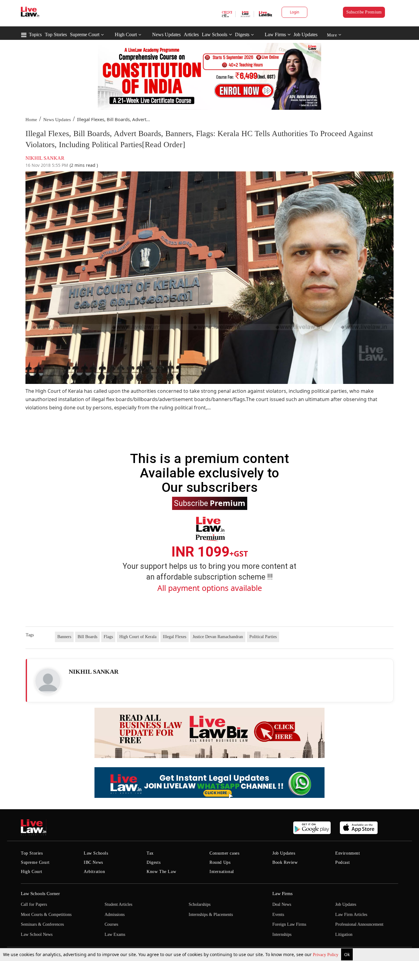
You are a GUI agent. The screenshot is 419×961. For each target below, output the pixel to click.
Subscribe (209, 503)
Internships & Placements (211, 914)
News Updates (166, 34)
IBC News (93, 862)
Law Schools (214, 34)
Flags (108, 636)
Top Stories (56, 34)
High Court (126, 34)
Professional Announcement (359, 924)
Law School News (36, 934)
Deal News (281, 904)
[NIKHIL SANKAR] (47, 681)
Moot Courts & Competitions (46, 914)
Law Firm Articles (351, 914)
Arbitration (94, 871)
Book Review (285, 862)
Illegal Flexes (174, 636)
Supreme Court (84, 34)
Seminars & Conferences (42, 924)
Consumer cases (224, 853)
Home (31, 119)
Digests (242, 34)
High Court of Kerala (137, 636)
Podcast (342, 862)
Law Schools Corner (40, 893)
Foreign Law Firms (289, 924)
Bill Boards (87, 636)
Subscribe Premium (364, 12)
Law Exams (115, 934)
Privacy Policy (326, 954)
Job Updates (305, 34)
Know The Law (161, 871)
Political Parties (263, 636)
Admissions (115, 914)
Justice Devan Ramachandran (218, 636)
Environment (347, 853)
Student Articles (118, 904)
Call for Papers (34, 904)
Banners (64, 636)
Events (278, 914)
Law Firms (275, 34)
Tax (150, 853)
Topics (35, 34)
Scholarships (199, 904)
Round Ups (220, 862)
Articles (191, 34)
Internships (281, 934)
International (222, 871)
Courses (111, 924)
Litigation (343, 934)
